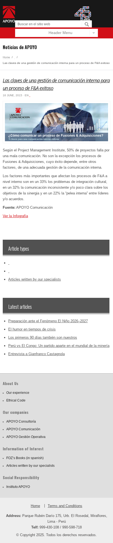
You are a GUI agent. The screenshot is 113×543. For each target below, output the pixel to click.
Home (6, 57)
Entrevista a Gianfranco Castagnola (36, 354)
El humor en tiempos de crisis (32, 329)
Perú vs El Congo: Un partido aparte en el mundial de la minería (58, 346)
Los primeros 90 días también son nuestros (42, 337)
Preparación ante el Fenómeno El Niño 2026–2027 (48, 321)
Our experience (17, 393)
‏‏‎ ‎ (14, 57)
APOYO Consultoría (21, 421)
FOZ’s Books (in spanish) (25, 458)
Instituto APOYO (18, 487)
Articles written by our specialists (34, 279)
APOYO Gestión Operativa (26, 437)
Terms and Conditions (65, 506)
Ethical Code (16, 400)
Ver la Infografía (15, 216)
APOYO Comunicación (23, 429)
